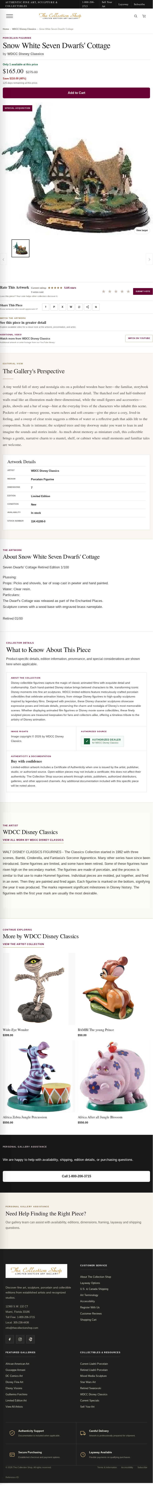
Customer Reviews (91, 1313)
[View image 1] (20, 248)
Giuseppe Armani (15, 1369)
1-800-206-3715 (88, 4)
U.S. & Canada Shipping (94, 1288)
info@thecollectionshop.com (22, 1327)
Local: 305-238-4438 (17, 1322)
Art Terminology (89, 1295)
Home (6, 29)
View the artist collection (23, 944)
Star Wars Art (88, 1382)
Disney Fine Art (14, 1382)
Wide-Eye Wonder (16, 1029)
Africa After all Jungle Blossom (100, 1117)
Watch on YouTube (139, 338)
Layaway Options (90, 1283)
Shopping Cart (88, 1319)
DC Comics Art (14, 1375)
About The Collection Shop (95, 1276)
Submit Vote (143, 291)
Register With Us (90, 1307)
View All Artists (14, 1406)
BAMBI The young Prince (96, 1029)
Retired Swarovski (90, 1388)
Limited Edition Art (16, 1400)
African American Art (17, 1363)
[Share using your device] (87, 307)
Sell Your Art (107, 4)
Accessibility (87, 1301)
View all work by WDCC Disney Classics (33, 840)
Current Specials (89, 1400)
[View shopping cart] (144, 16)
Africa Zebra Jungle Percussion (25, 1117)
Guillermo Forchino (16, 1394)
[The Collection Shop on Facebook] (10, 1339)
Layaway (124, 4)
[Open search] (135, 16)
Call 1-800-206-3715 (76, 1176)
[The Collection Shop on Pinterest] (30, 1339)
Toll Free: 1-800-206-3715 (20, 1317)
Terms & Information (107, 1467)
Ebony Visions (14, 1388)
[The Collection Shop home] (73, 16)
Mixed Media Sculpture (93, 1375)
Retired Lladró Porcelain (94, 1369)
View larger (142, 230)
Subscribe (139, 4)
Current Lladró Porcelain (94, 1363)
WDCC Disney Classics (24, 29)
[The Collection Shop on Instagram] (20, 1339)
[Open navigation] (9, 16)
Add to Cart (76, 93)
